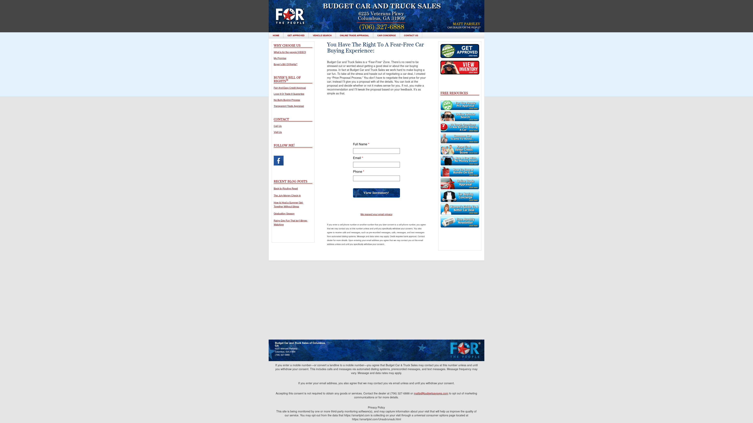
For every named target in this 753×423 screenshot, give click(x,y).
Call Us (278, 126)
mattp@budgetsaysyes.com (431, 393)
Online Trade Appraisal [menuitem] (354, 35)
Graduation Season (284, 213)
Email (358, 158)
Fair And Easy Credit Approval (290, 88)
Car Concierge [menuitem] (386, 35)
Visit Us (278, 132)
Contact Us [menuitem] (411, 35)
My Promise (280, 58)
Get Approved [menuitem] (296, 35)
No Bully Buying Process (287, 100)
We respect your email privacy (376, 214)
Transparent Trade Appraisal (289, 106)
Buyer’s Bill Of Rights (285, 64)
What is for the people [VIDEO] (290, 52)
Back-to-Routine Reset (286, 188)
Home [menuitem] (276, 35)
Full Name (361, 144)
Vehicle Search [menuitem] (322, 35)
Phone (358, 172)
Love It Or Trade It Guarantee (289, 94)
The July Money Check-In (287, 195)
